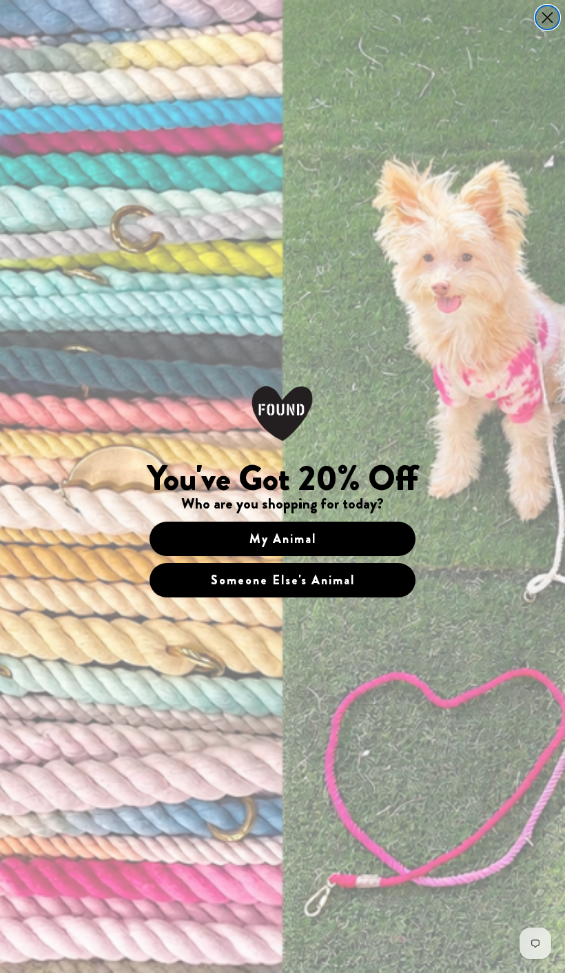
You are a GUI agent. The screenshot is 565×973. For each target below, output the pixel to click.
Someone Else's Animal (283, 580)
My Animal (282, 539)
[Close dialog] (547, 18)
